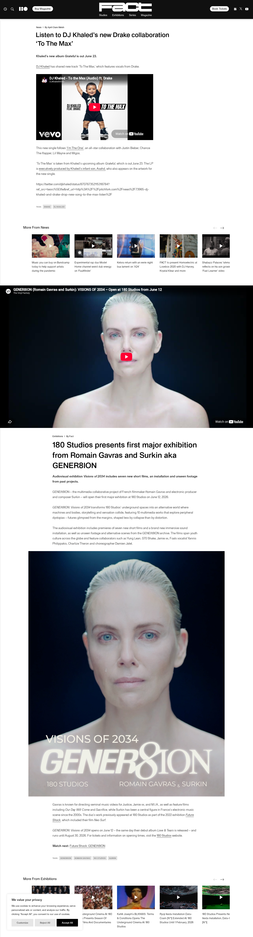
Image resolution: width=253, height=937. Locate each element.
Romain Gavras (82, 858)
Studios (103, 14)
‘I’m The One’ (75, 148)
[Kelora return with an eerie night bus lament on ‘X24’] (136, 246)
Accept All (67, 922)
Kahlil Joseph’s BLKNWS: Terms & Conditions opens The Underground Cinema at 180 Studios (135, 920)
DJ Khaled (43, 66)
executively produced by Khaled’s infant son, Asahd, (72, 168)
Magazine (146, 14)
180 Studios (164, 835)
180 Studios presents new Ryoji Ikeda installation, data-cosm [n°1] (220, 918)
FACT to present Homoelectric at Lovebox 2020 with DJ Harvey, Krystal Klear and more (178, 266)
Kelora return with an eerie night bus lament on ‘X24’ (135, 264)
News (38, 27)
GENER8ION (65, 858)
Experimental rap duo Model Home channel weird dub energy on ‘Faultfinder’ (93, 266)
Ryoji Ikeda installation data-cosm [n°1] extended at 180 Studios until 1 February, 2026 (176, 918)
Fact (71, 436)
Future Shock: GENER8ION (87, 845)
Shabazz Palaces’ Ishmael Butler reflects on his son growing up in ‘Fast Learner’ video (220, 266)
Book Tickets (219, 8)
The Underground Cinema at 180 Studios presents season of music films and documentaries (93, 918)
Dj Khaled (59, 207)
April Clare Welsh (56, 27)
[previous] (215, 228)
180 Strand (23, 9)
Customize (22, 922)
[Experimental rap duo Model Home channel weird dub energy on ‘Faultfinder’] (93, 246)
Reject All (45, 922)
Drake (47, 207)
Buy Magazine (43, 8)
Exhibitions (118, 14)
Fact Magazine (125, 7)
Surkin (112, 858)
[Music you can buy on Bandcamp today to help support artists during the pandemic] (51, 246)
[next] (222, 228)
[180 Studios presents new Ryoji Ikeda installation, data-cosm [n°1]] (221, 897)
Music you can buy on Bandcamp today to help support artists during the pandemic (51, 266)
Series (132, 14)
